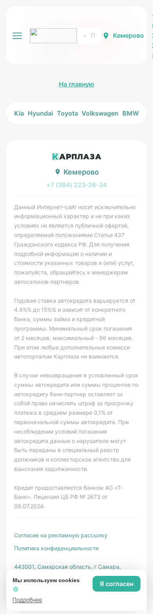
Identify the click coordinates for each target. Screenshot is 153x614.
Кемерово (128, 35)
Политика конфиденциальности (56, 548)
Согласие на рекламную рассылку (60, 535)
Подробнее (27, 599)
